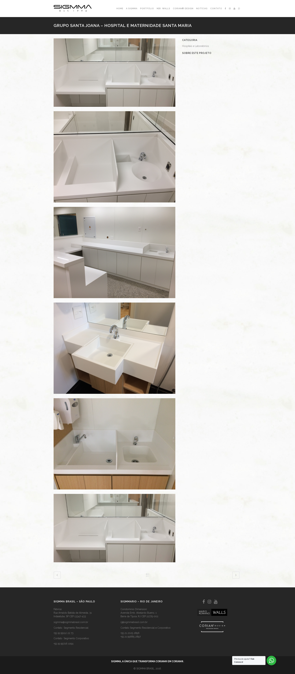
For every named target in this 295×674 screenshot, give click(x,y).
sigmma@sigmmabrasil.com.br (71, 622)
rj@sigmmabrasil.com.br (134, 622)
